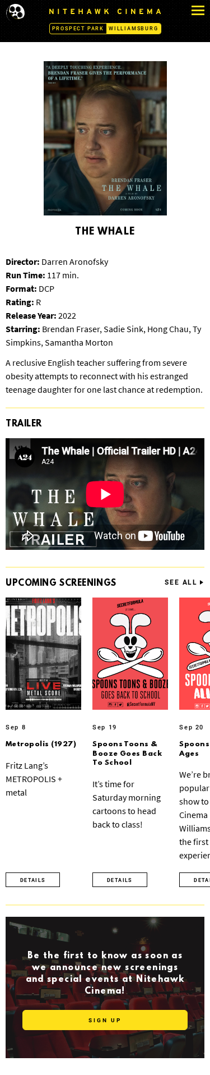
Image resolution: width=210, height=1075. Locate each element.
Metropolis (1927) (41, 744)
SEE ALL (181, 582)
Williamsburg (133, 28)
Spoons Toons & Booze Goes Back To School (127, 754)
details (32, 880)
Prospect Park (78, 28)
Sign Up (105, 1020)
